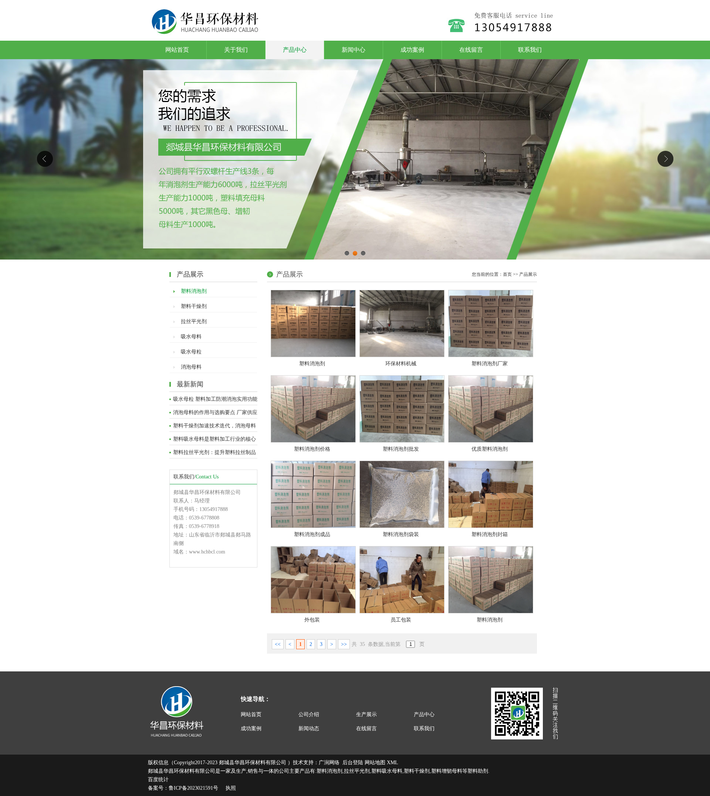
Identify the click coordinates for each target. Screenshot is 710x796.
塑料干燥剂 (194, 306)
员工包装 (400, 620)
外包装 (312, 620)
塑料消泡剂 (194, 291)
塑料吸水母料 (386, 771)
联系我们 (530, 50)
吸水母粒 (191, 352)
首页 (507, 274)
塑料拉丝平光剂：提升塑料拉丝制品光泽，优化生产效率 (214, 454)
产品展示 (528, 274)
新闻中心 (353, 50)
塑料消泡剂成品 (312, 534)
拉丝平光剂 (194, 321)
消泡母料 (191, 367)
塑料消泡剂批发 (401, 449)
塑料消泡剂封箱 (489, 534)
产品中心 (295, 50)
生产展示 (366, 714)
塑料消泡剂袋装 (401, 534)
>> (344, 644)
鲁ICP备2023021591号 (193, 788)
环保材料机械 (400, 363)
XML (392, 762)
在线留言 (471, 50)
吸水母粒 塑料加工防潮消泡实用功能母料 (215, 400)
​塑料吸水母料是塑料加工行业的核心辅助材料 (214, 440)
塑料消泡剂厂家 (489, 363)
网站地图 (375, 762)
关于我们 (236, 50)
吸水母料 (191, 336)
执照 (231, 788)
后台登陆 (352, 762)
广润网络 (329, 762)
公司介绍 (308, 714)
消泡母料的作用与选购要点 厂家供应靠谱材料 (215, 414)
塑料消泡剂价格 (312, 449)
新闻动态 (308, 728)
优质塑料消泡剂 (489, 449)
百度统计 (158, 779)
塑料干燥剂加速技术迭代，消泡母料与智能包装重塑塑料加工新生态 (214, 427)
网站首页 (177, 50)
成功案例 (412, 50)
